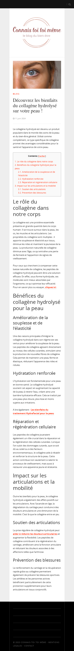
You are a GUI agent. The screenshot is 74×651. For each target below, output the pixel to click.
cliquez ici (50, 287)
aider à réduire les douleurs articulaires (35, 533)
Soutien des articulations (32, 189)
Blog (16, 94)
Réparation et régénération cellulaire (37, 182)
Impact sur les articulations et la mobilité (35, 185)
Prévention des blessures (32, 192)
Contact (29, 645)
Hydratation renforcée (30, 178)
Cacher (42, 156)
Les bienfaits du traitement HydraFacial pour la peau (33, 411)
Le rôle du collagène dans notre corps (34, 161)
